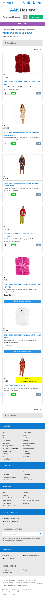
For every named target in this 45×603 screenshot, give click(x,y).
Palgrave (25, 451)
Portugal (25, 582)
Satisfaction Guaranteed (31, 500)
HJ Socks (26, 440)
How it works (6, 503)
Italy (35, 580)
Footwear (5, 480)
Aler (3, 435)
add (13, 93)
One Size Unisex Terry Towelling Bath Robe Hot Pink (22, 285)
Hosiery (25, 477)
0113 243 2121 (8, 556)
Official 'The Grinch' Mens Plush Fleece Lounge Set (20, 235)
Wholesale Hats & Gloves (25, 592)
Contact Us (26, 498)
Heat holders (6, 440)
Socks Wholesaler (27, 590)
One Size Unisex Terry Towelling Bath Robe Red (22, 83)
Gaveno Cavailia (28, 448)
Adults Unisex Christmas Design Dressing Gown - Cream (22, 133)
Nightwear (5, 474)
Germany (21, 580)
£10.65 (6, 228)
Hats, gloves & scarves (9, 477)
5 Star (25, 435)
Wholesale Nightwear (14, 29)
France (28, 580)
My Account (23, 24)
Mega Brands (6, 451)
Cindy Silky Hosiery (29, 443)
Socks (4, 472)
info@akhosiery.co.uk (32, 556)
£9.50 (5, 380)
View (38, 93)
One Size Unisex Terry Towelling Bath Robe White (22, 336)
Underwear (26, 474)
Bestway (5, 454)
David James (27, 432)
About (25, 570)
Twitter (12, 594)
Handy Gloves (27, 438)
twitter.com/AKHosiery (11, 521)
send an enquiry (9, 558)
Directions (5, 570)
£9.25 (5, 76)
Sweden (11, 582)
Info (3, 493)
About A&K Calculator (9, 506)
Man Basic (5, 438)
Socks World (26, 454)
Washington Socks (8, 446)
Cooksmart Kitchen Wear (10, 448)
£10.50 (6, 127)
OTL (3, 456)
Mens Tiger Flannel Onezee (15, 386)
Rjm (3, 432)
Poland (4, 582)
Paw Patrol (26, 456)
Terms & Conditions (8, 498)
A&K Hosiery (15, 590)
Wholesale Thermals (8, 592)
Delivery (25, 493)
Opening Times (7, 573)
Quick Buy (36, 17)
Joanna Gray (27, 446)
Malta (33, 582)
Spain (18, 582)
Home (4, 29)
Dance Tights (6, 459)
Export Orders (6, 500)
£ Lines (25, 472)
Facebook (5, 594)
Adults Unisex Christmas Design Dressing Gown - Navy (22, 184)
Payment (5, 495)
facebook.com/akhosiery (11, 519)
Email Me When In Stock (22, 301)
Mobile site (26, 503)
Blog (24, 495)
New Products (27, 480)
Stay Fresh (5, 443)
